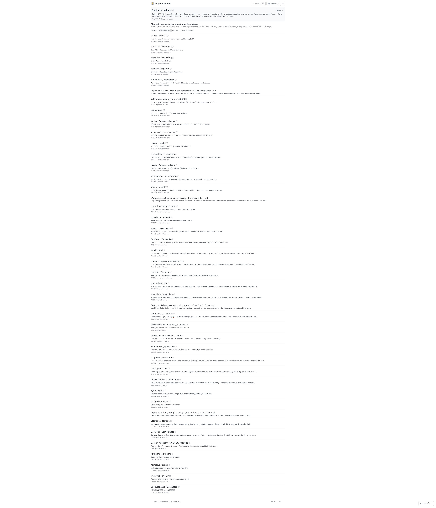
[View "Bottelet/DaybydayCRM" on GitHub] (176, 347)
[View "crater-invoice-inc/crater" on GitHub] (177, 206)
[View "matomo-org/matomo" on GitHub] (174, 314)
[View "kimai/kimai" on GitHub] (164, 250)
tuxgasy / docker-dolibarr (163, 165)
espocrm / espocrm (160, 68)
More (279, 10)
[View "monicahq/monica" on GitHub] (170, 272)
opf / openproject (159, 368)
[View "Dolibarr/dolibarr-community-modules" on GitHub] (189, 443)
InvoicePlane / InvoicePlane (164, 176)
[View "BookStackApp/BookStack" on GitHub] (179, 487)
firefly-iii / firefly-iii (159, 401)
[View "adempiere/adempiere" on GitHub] (174, 294)
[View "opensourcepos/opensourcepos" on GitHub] (184, 261)
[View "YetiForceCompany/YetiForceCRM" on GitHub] (186, 99)
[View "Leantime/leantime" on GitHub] (171, 421)
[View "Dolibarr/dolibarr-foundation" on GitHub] (180, 380)
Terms (280, 501)
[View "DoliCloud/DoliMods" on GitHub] (172, 239)
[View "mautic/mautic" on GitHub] (167, 143)
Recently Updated (187, 30)
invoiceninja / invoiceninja (163, 132)
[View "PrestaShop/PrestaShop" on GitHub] (176, 154)
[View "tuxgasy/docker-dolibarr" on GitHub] (176, 165)
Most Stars (175, 30)
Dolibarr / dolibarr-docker (163, 121)
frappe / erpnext (158, 35)
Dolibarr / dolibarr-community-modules (169, 443)
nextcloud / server (159, 465)
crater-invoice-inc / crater (163, 206)
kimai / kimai (157, 250)
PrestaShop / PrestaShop (163, 154)
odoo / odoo (157, 110)
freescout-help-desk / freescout (166, 335)
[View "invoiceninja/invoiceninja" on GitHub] (177, 132)
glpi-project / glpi (159, 283)
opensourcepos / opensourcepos (166, 261)
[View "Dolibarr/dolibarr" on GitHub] (173, 10)
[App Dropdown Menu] (282, 4)
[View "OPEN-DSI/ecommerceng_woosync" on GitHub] (187, 325)
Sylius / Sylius (157, 390)
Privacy (273, 501)
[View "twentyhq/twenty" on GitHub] (170, 476)
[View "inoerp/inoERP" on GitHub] (167, 187)
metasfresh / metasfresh (162, 79)
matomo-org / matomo (162, 313)
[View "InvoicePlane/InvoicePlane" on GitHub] (178, 176)
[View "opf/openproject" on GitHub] (169, 369)
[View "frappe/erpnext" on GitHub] (168, 36)
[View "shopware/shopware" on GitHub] (173, 358)
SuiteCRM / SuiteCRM (161, 46)
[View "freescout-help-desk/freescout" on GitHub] (183, 336)
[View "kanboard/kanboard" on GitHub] (172, 454)
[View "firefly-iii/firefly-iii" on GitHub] (170, 402)
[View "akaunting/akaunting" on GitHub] (173, 58)
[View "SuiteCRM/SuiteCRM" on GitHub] (173, 47)
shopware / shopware (161, 357)
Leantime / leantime (160, 421)
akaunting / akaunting (161, 57)
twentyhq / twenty (160, 476)
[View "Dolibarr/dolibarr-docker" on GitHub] (176, 121)
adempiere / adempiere (162, 294)
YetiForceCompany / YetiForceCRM (168, 99)
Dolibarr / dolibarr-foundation (165, 379)
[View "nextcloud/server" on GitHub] (169, 465)
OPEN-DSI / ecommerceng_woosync (168, 324)
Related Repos (163, 3)
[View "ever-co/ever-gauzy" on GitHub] (172, 228)
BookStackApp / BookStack (164, 487)
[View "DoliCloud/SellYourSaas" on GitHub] (175, 432)
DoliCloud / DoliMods (161, 239)
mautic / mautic (158, 143)
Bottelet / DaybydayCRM (163, 346)
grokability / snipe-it (160, 217)
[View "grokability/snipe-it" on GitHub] (171, 217)
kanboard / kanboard (161, 454)
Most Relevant (164, 30)
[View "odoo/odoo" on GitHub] (164, 110)
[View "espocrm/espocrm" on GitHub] (171, 69)
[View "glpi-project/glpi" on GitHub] (168, 283)
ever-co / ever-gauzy (161, 228)
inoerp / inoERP (158, 187)
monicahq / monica (160, 272)
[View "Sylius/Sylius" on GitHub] (165, 391)
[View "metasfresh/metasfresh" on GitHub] (176, 80)
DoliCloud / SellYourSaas (162, 432)
